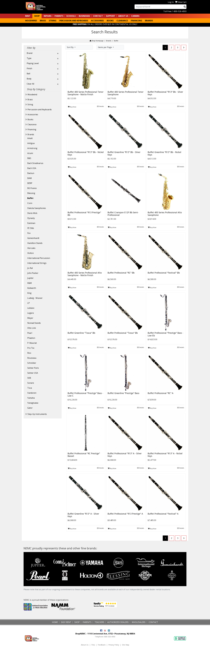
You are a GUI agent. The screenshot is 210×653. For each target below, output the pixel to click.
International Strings (36, 263)
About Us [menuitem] (123, 16)
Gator (30, 408)
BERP (29, 183)
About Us (84, 645)
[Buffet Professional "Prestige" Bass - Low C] (86, 372)
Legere (30, 313)
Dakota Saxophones (36, 208)
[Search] (184, 6)
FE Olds (30, 228)
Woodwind (32, 94)
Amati (30, 138)
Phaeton (31, 338)
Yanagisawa (32, 403)
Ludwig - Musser (35, 298)
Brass (30, 99)
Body (29, 78)
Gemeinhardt (33, 238)
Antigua (31, 143)
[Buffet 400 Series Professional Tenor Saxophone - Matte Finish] (86, 71)
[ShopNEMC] (36, 6)
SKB (29, 378)
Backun (30, 173)
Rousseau (31, 358)
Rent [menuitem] (27, 16)
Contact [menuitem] (153, 622)
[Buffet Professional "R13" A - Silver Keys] (126, 432)
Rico (29, 353)
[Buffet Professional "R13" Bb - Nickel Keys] (86, 131)
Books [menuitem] (110, 20)
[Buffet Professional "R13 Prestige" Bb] (86, 191)
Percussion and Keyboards (39, 109)
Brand (29, 53)
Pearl (29, 333)
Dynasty (31, 218)
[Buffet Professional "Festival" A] (166, 492)
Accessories (32, 114)
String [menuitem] (52, 20)
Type (29, 58)
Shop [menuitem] (37, 16)
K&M (29, 283)
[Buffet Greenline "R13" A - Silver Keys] (86, 492)
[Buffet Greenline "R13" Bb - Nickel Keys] (166, 131)
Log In (171, 2)
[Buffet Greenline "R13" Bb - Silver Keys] (126, 131)
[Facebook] (101, 630)
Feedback (101, 645)
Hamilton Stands (34, 243)
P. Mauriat (32, 343)
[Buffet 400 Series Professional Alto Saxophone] (166, 191)
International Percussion (38, 258)
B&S (29, 158)
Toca (29, 388)
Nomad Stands (34, 323)
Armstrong (32, 148)
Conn (29, 203)
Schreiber (31, 363)
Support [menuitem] (110, 16)
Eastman (31, 223)
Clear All (30, 83)
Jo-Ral (30, 268)
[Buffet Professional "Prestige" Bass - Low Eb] (166, 312)
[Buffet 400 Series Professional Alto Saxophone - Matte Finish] (86, 251)
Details (101, 106)
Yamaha (31, 398)
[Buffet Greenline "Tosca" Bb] (86, 312)
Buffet (30, 198)
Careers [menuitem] (135, 16)
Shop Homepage (97, 41)
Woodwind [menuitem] (31, 20)
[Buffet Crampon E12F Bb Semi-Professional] (126, 191)
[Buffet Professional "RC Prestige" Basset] (86, 432)
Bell (28, 73)
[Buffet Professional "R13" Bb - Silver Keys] (166, 71)
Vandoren (31, 393)
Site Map (125, 645)
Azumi (30, 153)
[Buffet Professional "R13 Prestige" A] (126, 492)
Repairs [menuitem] (47, 16)
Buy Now (73, 107)
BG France (32, 188)
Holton (30, 253)
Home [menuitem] (55, 622)
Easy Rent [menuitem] (66, 622)
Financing (31, 129)
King (29, 293)
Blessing (31, 193)
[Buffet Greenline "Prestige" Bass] (126, 372)
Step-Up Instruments (37, 414)
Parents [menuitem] (59, 16)
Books (30, 119)
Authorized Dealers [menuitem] (118, 622)
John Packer (32, 273)
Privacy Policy (113, 645)
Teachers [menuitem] (99, 622)
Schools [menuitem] (71, 16)
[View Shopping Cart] (176, 2)
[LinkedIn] (108, 630)
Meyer (30, 318)
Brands (108, 41)
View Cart (182, 2)
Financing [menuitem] (136, 20)
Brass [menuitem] (43, 20)
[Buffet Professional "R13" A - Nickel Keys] (166, 432)
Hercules (31, 248)
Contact (98, 16)
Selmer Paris (33, 368)
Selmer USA (32, 373)
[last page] (183, 47)
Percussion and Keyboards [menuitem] (73, 20)
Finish (29, 68)
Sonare (30, 383)
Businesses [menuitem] (84, 16)
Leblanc (30, 308)
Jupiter (30, 278)
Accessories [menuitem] (97, 20)
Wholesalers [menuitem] (138, 622)
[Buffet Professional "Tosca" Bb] (126, 312)
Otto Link (31, 328)
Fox (29, 233)
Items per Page (105, 47)
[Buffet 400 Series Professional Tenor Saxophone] (126, 71)
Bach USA (31, 168)
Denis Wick (32, 213)
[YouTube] (105, 630)
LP (28, 303)
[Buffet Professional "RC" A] (166, 372)
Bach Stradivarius (35, 163)
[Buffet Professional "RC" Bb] (126, 251)
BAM (29, 178)
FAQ (93, 645)
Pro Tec (30, 348)
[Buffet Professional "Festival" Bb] (166, 251)
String (30, 104)
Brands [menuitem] (149, 20)
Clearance (31, 124)
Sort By (70, 47)
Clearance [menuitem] (122, 20)
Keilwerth (31, 288)
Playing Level (33, 63)
